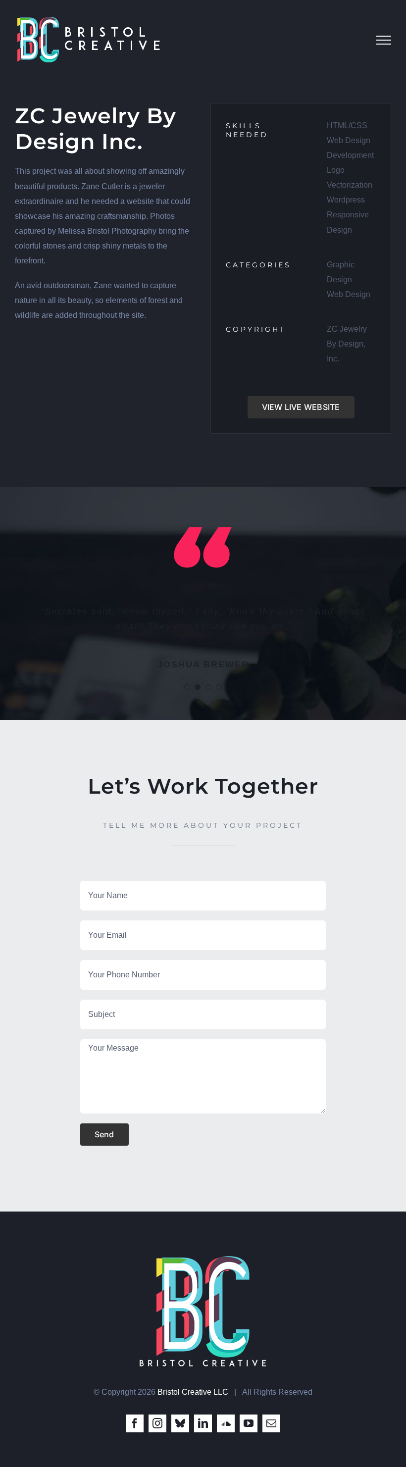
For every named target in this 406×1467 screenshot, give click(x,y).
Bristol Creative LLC (192, 1392)
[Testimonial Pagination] (187, 687)
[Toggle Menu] (384, 40)
